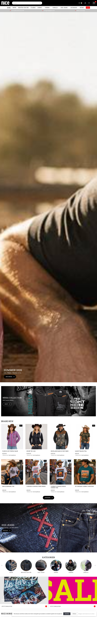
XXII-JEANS (64, 7)
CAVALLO (55, 7)
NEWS (14, 7)
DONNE (40, 7)
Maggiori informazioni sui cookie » (86, 613)
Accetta (67, 613)
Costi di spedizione (12, 455)
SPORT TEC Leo (31, 451)
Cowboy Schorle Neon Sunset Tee (58, 487)
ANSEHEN (47, 497)
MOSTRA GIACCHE (23, 7)
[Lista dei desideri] (89, 3)
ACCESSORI (74, 7)
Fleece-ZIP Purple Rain (10, 451)
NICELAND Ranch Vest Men (59, 451)
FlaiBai (33, 7)
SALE (87, 7)
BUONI (82, 7)
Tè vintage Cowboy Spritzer (84, 486)
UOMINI (47, 7)
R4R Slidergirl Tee (8, 486)
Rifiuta (74, 613)
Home (9, 7)
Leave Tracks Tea (81, 451)
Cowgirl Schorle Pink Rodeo (36, 486)
